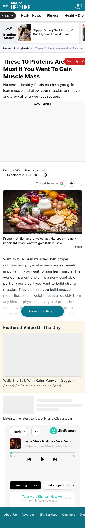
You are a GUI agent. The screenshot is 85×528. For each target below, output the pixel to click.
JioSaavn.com (62, 418)
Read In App (73, 61)
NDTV (9, 15)
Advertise (28, 514)
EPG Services (48, 514)
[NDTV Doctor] (20, 4)
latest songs (30, 418)
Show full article (40, 311)
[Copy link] (80, 184)
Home (7, 48)
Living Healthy (23, 48)
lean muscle (36, 259)
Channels (68, 514)
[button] (78, 5)
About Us (10, 514)
